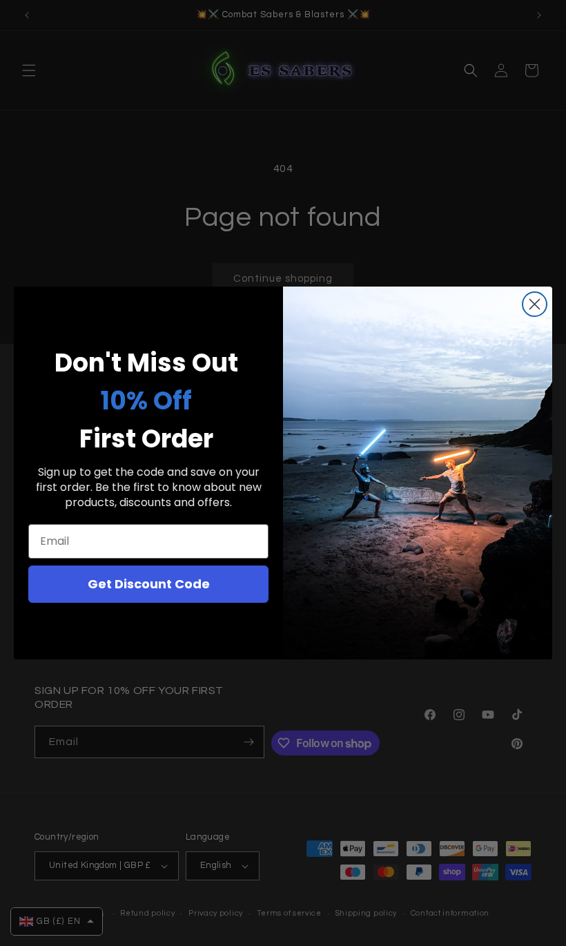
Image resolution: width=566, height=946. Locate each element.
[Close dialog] (535, 304)
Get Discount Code (149, 583)
